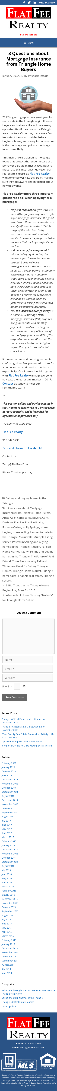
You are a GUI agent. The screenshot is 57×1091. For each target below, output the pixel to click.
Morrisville (25, 537)
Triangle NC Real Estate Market (18, 1001)
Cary (45, 517)
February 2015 (9, 940)
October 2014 (9, 956)
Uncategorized (9, 1006)
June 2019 (7, 775)
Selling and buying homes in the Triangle (22, 997)
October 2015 (9, 907)
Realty (25, 551)
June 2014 (7, 972)
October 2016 (9, 857)
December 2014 (10, 948)
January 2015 (8, 944)
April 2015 (7, 931)
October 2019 (9, 771)
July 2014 (6, 968)
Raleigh (35, 546)
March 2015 (8, 935)
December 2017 (10, 800)
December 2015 (10, 898)
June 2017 (7, 824)
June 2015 (7, 923)
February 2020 (9, 763)
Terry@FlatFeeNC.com (31, 1047)
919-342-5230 (32, 1043)
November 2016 (10, 853)
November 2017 (10, 804)
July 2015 (6, 919)
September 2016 (10, 861)
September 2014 (10, 960)
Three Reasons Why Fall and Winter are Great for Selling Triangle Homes (25, 566)
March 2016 (8, 886)
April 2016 (7, 882)
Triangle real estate (30, 576)
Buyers (36, 517)
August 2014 (8, 964)
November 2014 (10, 952)
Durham (7, 522)
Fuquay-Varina (11, 527)
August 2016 (8, 865)
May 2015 (7, 927)
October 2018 (9, 787)
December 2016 (10, 849)
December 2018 (10, 779)
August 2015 (8, 915)
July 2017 (6, 820)
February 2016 (9, 890)
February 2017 (9, 841)
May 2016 (7, 878)
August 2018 (8, 795)
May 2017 (7, 828)
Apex (5, 517)
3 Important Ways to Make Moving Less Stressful (27, 745)
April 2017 (7, 833)
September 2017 (10, 812)
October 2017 (9, 808)
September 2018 (10, 791)
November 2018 (10, 783)
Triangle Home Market (27, 571)
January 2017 (8, 845)
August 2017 (8, 816)
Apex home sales (20, 517)
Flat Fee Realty (34, 522)
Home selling (21, 532)
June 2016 (7, 874)
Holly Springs (30, 527)
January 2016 (8, 894)
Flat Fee (19, 522)
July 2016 (6, 870)
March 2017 (8, 837)
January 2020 (8, 767)
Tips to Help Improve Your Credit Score (22, 741)
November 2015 (10, 902)
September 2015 (10, 911)
